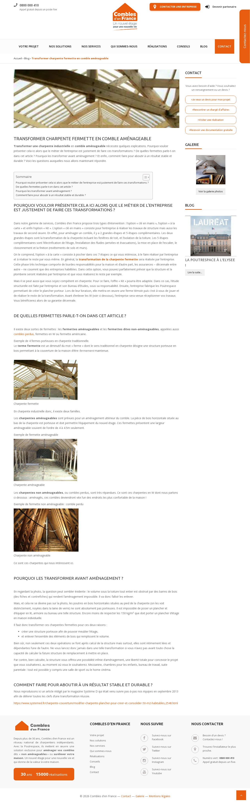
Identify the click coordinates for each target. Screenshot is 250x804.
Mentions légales (159, 796)
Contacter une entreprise (178, 6)
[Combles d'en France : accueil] (125, 16)
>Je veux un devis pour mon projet (210, 99)
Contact (224, 46)
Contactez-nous (244, 36)
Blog (203, 46)
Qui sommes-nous (124, 46)
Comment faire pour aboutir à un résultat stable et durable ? (51, 195)
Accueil (18, 58)
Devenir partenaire (224, 6)
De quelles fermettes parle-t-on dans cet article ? (44, 186)
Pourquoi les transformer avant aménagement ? (44, 191)
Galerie (140, 796)
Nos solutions (60, 46)
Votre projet (29, 46)
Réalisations (157, 46)
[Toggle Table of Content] (144, 177)
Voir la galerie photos (210, 191)
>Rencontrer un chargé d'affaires (210, 109)
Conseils (183, 46)
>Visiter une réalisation (211, 119)
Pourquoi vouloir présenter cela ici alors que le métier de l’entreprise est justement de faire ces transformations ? (82, 182)
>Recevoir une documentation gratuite (211, 130)
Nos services (91, 46)
